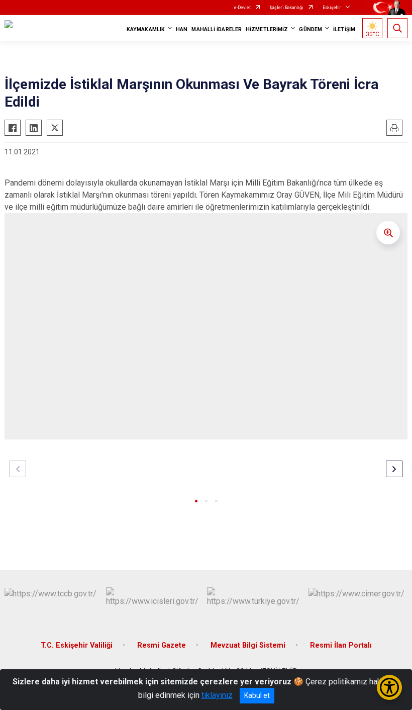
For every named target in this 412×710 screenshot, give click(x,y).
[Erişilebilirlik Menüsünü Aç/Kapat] (389, 687)
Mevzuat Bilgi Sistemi (248, 645)
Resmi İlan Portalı (341, 645)
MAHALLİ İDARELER (216, 29)
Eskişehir (332, 7)
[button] (196, 501)
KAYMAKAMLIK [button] (146, 29)
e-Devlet (242, 7)
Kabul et (257, 695)
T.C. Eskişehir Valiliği (77, 645)
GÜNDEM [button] (310, 29)
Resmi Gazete (161, 645)
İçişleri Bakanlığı (286, 7)
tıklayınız (217, 695)
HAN (181, 29)
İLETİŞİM (344, 29)
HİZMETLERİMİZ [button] (267, 29)
